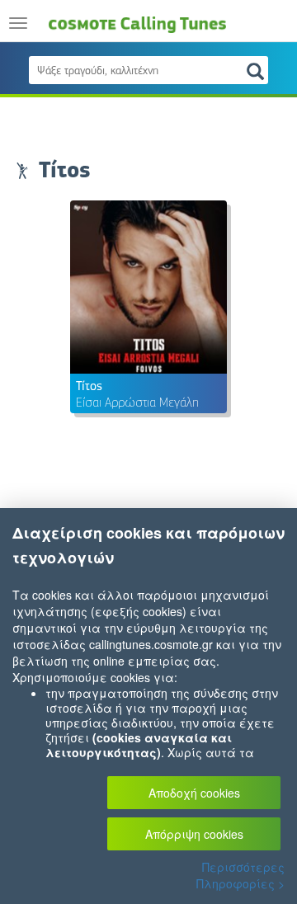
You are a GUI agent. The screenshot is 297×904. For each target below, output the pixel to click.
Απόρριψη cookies (194, 834)
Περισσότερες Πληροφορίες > (240, 875)
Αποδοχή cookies (194, 792)
